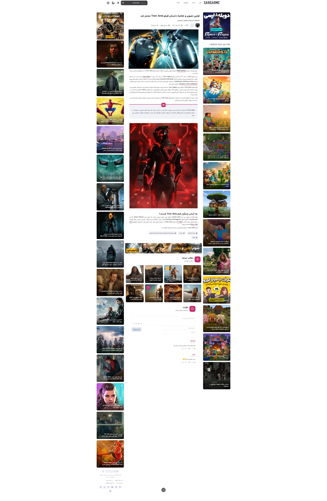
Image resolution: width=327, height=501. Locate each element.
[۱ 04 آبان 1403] (216, 375)
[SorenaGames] (103, 471)
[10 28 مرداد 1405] (110, 396)
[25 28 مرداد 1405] (110, 368)
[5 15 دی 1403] (216, 347)
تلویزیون (186, 2)
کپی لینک (153, 25)
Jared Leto (191, 233)
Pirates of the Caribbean (188, 84)
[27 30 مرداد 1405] (110, 168)
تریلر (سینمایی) (224, 267)
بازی (200, 2)
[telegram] (116, 487)
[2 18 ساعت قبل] (110, 54)
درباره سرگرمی (118, 480)
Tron (180, 233)
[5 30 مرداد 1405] (110, 311)
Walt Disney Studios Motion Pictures (162, 233)
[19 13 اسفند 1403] (216, 290)
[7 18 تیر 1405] (216, 232)
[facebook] (108, 487)
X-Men (179, 222)
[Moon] (118, 3)
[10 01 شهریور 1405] (110, 196)
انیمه (178, 2)
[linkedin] (110, 490)
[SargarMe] (112, 471)
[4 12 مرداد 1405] (216, 175)
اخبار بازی (225, 95)
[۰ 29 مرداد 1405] (216, 61)
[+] (141, 323)
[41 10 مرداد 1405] (216, 204)
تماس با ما (118, 483)
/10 (192, 26)
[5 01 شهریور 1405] (110, 254)
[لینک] (138, 324)
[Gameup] (113, 3)
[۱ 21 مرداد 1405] (216, 90)
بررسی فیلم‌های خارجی (174, 275)
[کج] (134, 324)
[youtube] (112, 487)
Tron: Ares (146, 77)
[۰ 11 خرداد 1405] (216, 261)
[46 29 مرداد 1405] (110, 454)
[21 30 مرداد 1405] (110, 111)
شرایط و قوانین (109, 483)
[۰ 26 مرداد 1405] (110, 82)
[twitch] (100, 487)
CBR (193, 238)
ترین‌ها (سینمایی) (117, 316)
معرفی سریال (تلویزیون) (116, 88)
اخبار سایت (108, 480)
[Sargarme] (211, 3)
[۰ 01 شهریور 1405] (110, 282)
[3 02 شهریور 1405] (110, 139)
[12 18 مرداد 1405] (216, 118)
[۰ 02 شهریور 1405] (110, 425)
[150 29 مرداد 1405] (110, 339)
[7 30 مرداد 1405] (110, 225)
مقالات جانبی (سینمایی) (116, 117)
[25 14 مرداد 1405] (216, 147)
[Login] (108, 3)
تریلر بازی (226, 67)
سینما (193, 2)
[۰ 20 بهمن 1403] (216, 318)
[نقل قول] (136, 324)
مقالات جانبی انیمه (117, 345)
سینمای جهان (164, 25)
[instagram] (119, 487)
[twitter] (104, 487)
